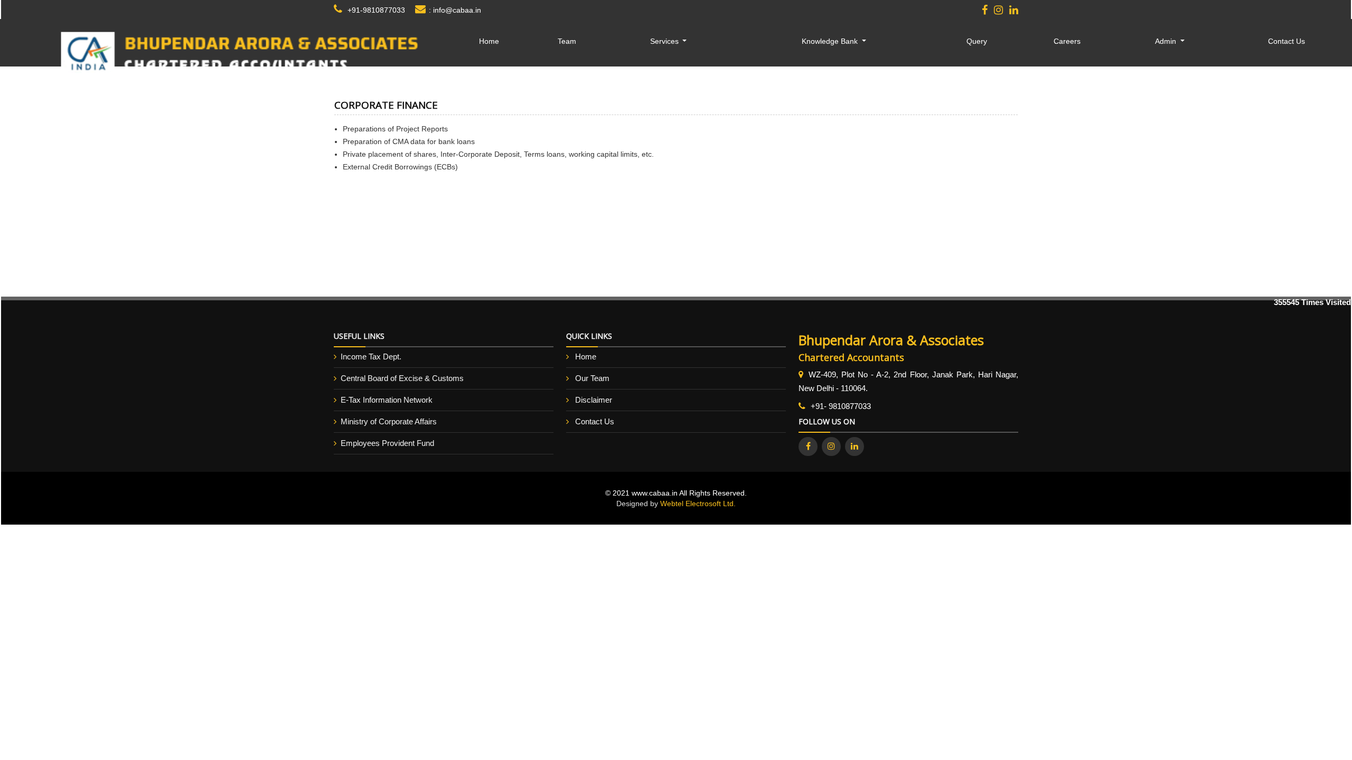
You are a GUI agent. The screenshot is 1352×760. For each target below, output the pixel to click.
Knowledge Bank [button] (831, 41)
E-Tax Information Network (387, 399)
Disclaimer (593, 399)
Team (567, 41)
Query (976, 41)
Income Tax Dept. (371, 356)
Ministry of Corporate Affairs (389, 421)
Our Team (592, 378)
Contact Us (1286, 41)
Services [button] (665, 41)
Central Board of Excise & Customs (402, 378)
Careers (1067, 41)
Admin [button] (1166, 41)
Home (489, 41)
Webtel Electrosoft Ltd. (698, 503)
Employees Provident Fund (387, 443)
